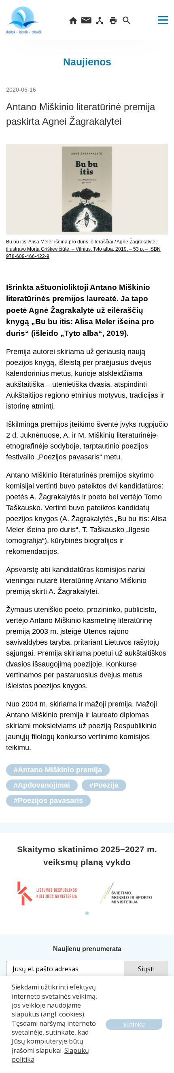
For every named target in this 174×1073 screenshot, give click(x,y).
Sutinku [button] (134, 1024)
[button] (13, 1065)
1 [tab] (87, 914)
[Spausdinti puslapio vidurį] (113, 20)
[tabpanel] (46, 893)
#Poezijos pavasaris (48, 800)
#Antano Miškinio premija (58, 770)
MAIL (86, 20)
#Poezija (104, 785)
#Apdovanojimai (42, 785)
